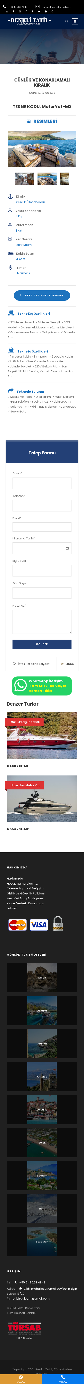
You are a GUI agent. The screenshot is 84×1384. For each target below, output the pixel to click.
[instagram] (52, 11)
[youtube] (46, 11)
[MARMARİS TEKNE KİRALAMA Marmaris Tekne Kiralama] (42, 149)
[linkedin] (20, 11)
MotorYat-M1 (17, 766)
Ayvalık (42, 1109)
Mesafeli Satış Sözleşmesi (25, 898)
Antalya (42, 1076)
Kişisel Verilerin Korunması (25, 903)
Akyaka (42, 1010)
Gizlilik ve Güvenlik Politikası (26, 893)
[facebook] (13, 11)
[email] (7, 11)
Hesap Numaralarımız (22, 883)
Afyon (42, 977)
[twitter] (39, 11)
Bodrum (42, 1175)
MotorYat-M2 (18, 829)
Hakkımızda (15, 878)
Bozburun (42, 1241)
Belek (42, 1142)
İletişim (12, 908)
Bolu (42, 1208)
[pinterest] (26, 11)
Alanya (42, 1043)
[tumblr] (32, 11)
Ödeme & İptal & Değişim (25, 888)
